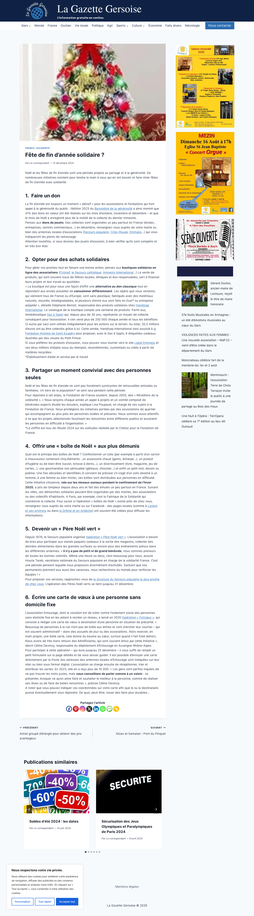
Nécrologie (192, 25)
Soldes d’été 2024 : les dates (53, 821)
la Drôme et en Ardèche (75, 510)
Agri (110, 25)
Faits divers (173, 25)
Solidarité (43, 148)
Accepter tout (67, 901)
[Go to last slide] (29, 809)
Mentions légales (127, 886)
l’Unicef (65, 272)
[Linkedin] (96, 709)
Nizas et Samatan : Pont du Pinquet (141, 730)
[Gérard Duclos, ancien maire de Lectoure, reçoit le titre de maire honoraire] (195, 293)
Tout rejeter (44, 901)
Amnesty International (118, 272)
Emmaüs (136, 232)
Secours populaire (96, 232)
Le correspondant (39, 163)
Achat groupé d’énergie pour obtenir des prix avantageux (51, 733)
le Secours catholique (86, 272)
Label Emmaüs (144, 342)
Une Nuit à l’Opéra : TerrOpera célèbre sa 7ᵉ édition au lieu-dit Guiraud (203, 421)
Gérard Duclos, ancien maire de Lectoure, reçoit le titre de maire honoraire (221, 293)
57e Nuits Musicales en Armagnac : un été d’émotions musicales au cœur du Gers (206, 320)
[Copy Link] (116, 709)
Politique (98, 25)
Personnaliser (22, 901)
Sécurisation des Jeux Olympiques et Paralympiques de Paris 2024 (127, 826)
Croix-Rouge (119, 232)
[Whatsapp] (103, 709)
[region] (45, 887)
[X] (89, 709)
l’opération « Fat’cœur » (138, 617)
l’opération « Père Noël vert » (106, 537)
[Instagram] (82, 709)
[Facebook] (69, 709)
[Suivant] (156, 809)
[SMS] (109, 709)
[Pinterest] (76, 709)
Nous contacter (219, 25)
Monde (39, 25)
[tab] (86, 852)
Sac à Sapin (55, 314)
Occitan (66, 25)
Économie (155, 25)
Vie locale (81, 25)
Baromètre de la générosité (113, 208)
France (52, 25)
